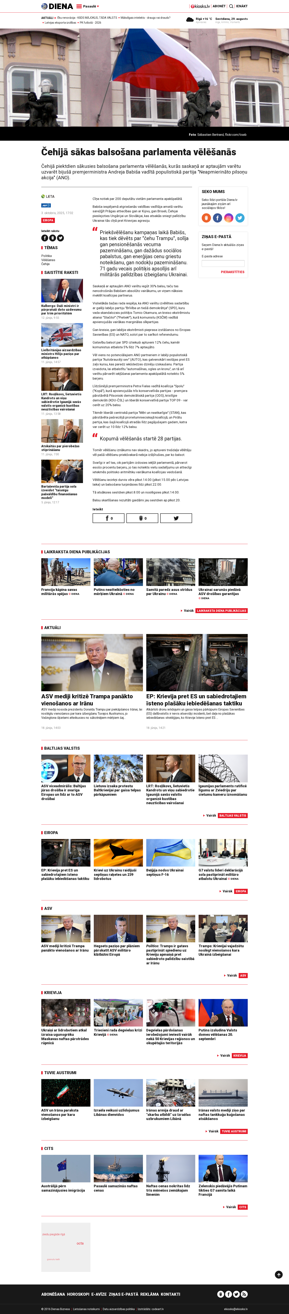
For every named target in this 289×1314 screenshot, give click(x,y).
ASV (48, 908)
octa (80, 1243)
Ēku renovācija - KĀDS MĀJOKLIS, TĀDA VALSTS (87, 17)
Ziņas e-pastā (123, 1294)
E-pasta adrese (212, 256)
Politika (46, 256)
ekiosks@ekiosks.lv (236, 1309)
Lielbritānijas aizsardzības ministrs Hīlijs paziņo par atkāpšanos (61, 353)
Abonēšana (53, 1294)
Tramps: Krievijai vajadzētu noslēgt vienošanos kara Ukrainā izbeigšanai (221, 950)
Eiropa (48, 220)
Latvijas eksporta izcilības (60, 22)
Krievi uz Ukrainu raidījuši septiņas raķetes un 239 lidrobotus (115, 874)
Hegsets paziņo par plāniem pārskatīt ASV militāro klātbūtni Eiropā (117, 950)
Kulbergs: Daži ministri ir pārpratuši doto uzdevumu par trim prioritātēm (61, 309)
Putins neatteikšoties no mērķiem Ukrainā (114, 592)
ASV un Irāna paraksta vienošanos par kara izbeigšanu (59, 1114)
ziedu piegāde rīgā (53, 1234)
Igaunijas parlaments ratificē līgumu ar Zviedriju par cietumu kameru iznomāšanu (223, 790)
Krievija (53, 992)
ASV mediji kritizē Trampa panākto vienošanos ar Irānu (87, 700)
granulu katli (53, 1259)
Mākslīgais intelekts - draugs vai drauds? (145, 17)
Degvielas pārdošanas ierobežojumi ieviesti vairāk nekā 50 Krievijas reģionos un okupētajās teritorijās (170, 1036)
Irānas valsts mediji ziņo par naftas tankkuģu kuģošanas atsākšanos (222, 1114)
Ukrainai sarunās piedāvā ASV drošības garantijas (220, 594)
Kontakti (170, 1294)
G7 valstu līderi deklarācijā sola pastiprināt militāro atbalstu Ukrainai (221, 874)
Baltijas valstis (62, 748)
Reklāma (149, 1294)
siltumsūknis (75, 1262)
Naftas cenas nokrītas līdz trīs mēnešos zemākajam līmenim (168, 1190)
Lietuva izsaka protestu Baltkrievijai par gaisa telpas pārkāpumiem (117, 790)
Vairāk (189, 611)
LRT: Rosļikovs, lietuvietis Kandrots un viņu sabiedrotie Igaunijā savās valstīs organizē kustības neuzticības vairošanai (61, 401)
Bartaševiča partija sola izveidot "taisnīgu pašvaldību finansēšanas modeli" (59, 492)
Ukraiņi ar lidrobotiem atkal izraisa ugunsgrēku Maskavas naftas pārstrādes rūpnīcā (65, 1036)
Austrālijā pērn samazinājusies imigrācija (63, 1188)
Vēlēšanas (48, 260)
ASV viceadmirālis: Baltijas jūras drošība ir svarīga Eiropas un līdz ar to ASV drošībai (63, 792)
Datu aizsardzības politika (119, 1309)
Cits (48, 1148)
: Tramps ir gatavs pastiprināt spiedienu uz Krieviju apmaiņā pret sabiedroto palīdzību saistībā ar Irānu (170, 954)
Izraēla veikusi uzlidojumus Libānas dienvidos (116, 1112)
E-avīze (99, 1294)
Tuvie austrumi (60, 1072)
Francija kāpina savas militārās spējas (60, 592)
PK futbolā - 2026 (90, 22)
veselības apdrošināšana (62, 1250)
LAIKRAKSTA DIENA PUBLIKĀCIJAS (77, 552)
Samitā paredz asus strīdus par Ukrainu (169, 592)
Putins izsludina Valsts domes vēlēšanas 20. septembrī (218, 1034)
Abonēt (219, 6)
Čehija (45, 264)
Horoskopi (78, 1294)
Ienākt (242, 6)
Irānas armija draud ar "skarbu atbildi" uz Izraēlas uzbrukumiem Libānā (168, 1114)
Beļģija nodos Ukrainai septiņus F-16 (165, 872)
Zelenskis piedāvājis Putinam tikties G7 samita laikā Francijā (223, 1190)
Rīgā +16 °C (204, 19)
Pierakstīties (232, 272)
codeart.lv (158, 1309)
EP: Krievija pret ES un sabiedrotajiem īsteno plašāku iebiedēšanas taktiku (196, 700)
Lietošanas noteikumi (86, 1309)
